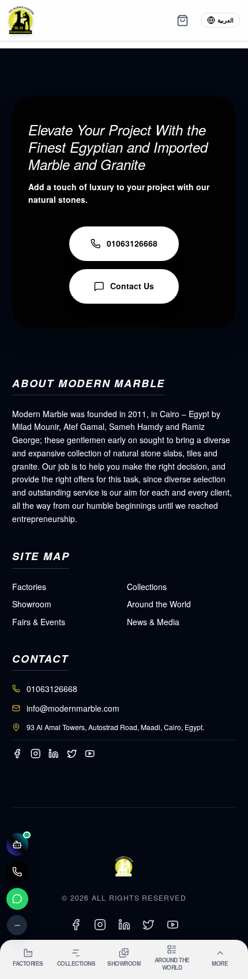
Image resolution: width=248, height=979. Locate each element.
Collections (147, 586)
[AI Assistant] (17, 844)
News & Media (153, 622)
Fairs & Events (38, 622)
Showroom (31, 604)
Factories (29, 586)
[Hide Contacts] (17, 925)
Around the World (159, 604)
